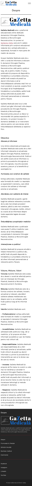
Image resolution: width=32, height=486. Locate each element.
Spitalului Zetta (7, 43)
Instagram (4, 467)
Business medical (6, 451)
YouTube (3, 475)
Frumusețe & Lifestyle (8, 443)
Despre (3, 439)
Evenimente (4, 455)
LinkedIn (3, 471)
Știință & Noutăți (6, 447)
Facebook (4, 463)
